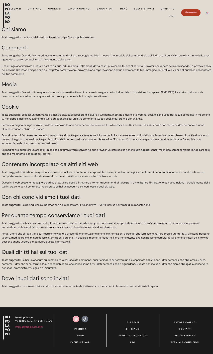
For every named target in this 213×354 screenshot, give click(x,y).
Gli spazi (15, 8)
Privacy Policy (185, 335)
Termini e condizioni (185, 342)
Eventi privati (144, 8)
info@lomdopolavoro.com (29, 326)
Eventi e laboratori (132, 335)
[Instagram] (76, 319)
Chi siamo (35, 8)
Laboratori (105, 8)
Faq (171, 16)
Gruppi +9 (167, 8)
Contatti (54, 8)
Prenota (80, 329)
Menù (123, 8)
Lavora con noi (79, 8)
